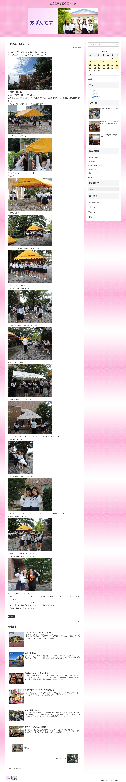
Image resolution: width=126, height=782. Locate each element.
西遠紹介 (11, 616)
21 (108, 68)
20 (104, 68)
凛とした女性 (93, 173)
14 (108, 65)
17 (90, 68)
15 (112, 65)
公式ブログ (96, 97)
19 (99, 68)
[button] (117, 44)
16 (117, 65)
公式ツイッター (97, 94)
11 (95, 65)
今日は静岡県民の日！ (96, 165)
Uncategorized (93, 202)
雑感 (90, 217)
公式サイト (96, 91)
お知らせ (91, 207)
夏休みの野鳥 (93, 158)
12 (99, 65)
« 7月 (90, 79)
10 (90, 65)
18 (95, 68)
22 (112, 68)
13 (104, 65)
